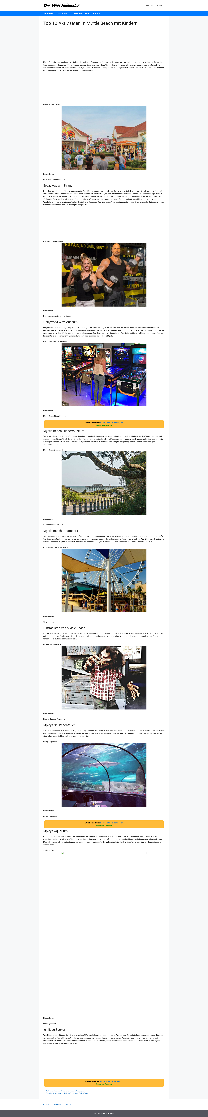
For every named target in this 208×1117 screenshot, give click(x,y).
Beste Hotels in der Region (111, 423)
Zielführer (48, 14)
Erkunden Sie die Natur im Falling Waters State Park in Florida (67, 1093)
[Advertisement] (104, 45)
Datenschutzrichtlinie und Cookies (57, 1104)
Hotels (96, 14)
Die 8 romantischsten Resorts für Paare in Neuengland (65, 1091)
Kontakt (159, 5)
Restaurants (64, 14)
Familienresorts (81, 14)
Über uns (149, 5)
